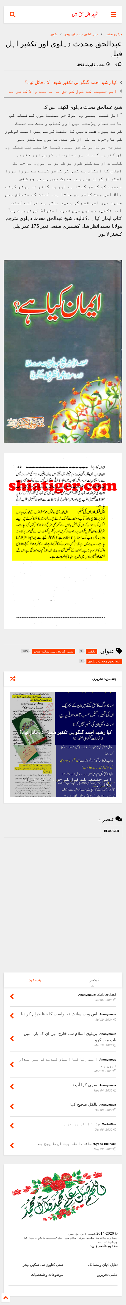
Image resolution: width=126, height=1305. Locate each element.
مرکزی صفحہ (113, 34)
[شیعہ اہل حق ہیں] (85, 16)
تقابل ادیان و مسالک (103, 1265)
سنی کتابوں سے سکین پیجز (81, 34)
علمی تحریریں (107, 1275)
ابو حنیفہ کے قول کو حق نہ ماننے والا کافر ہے (63, 91)
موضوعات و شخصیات (47, 1275)
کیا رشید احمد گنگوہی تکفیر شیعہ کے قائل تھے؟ (71, 82)
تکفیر (53, 34)
